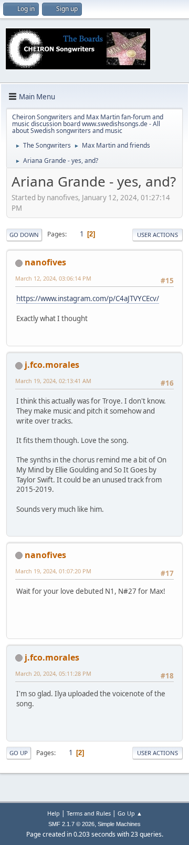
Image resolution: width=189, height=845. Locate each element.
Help (53, 813)
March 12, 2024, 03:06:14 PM (53, 278)
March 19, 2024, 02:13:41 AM (53, 381)
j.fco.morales (52, 364)
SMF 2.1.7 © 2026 (71, 824)
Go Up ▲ (130, 813)
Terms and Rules (89, 813)
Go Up (18, 753)
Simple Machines (119, 824)
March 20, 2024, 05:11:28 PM (53, 673)
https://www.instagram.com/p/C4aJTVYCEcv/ (87, 298)
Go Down (24, 235)
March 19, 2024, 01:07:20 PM (53, 571)
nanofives (45, 262)
